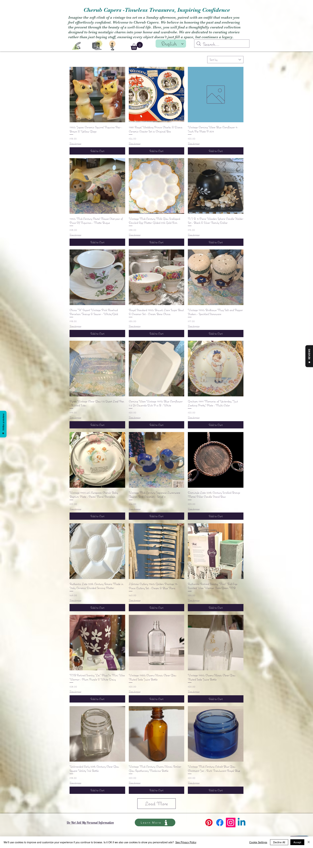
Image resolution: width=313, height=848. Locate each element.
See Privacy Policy (185, 842)
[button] (137, 46)
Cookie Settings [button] (258, 842)
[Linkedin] (241, 822)
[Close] (308, 842)
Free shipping (75, 143)
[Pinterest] (209, 822)
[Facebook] (220, 822)
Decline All (279, 842)
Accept (297, 842)
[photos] (97, 44)
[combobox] (225, 59)
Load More (156, 804)
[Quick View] (97, 94)
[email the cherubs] (76, 46)
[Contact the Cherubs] (112, 45)
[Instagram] (230, 822)
